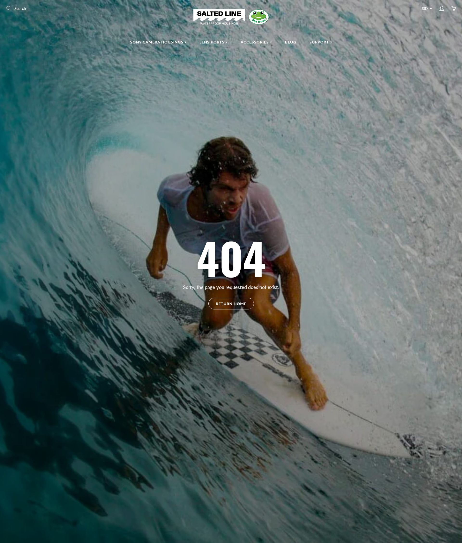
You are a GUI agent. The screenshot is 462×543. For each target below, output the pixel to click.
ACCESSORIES (255, 42)
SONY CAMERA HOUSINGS (157, 42)
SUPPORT (319, 42)
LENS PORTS (212, 42)
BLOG (290, 42)
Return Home (231, 303)
